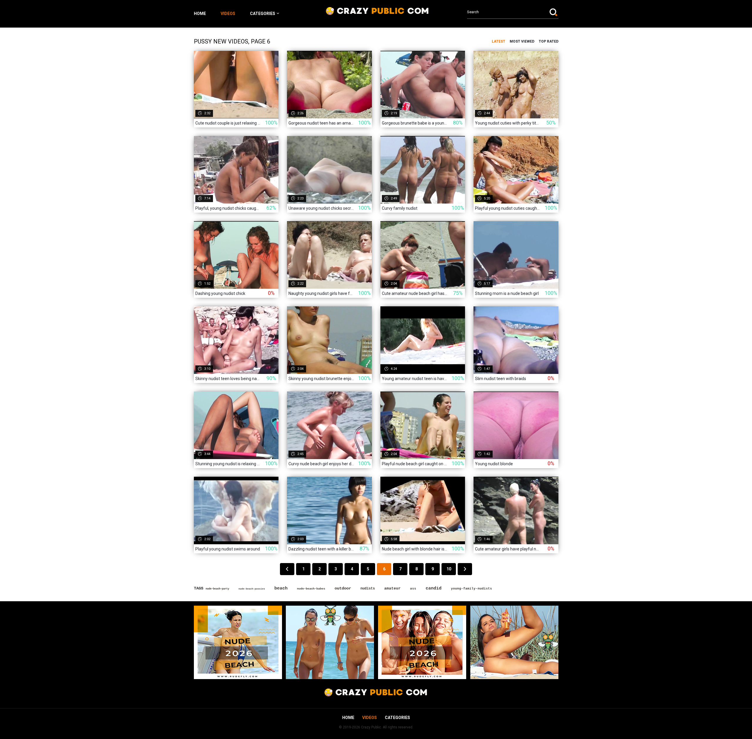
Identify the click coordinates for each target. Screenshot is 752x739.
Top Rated (548, 41)
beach (281, 588)
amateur (392, 588)
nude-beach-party (217, 588)
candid (434, 588)
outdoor (343, 588)
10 (448, 569)
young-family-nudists (471, 588)
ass (413, 588)
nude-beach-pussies (252, 588)
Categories (262, 13)
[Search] (554, 12)
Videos (228, 13)
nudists (367, 589)
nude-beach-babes (311, 588)
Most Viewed (522, 41)
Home (200, 13)
